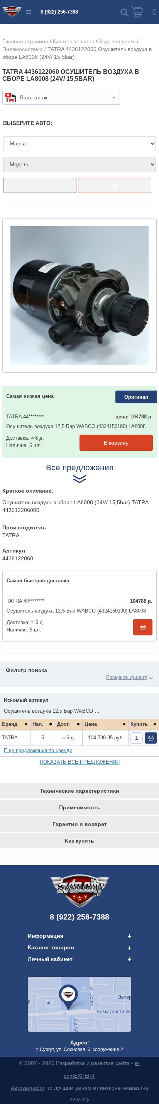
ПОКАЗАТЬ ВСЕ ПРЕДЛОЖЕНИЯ (80, 762)
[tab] (79, 791)
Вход (153, 12)
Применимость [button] (79, 807)
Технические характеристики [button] (79, 791)
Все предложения (79, 467)
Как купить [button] (79, 841)
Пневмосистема (22, 49)
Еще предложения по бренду (38, 750)
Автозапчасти (28, 1088)
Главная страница (25, 41)
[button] (124, 12)
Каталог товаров (73, 41)
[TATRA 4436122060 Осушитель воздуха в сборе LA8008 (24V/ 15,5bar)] (79, 295)
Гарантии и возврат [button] (79, 824)
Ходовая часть (117, 41)
